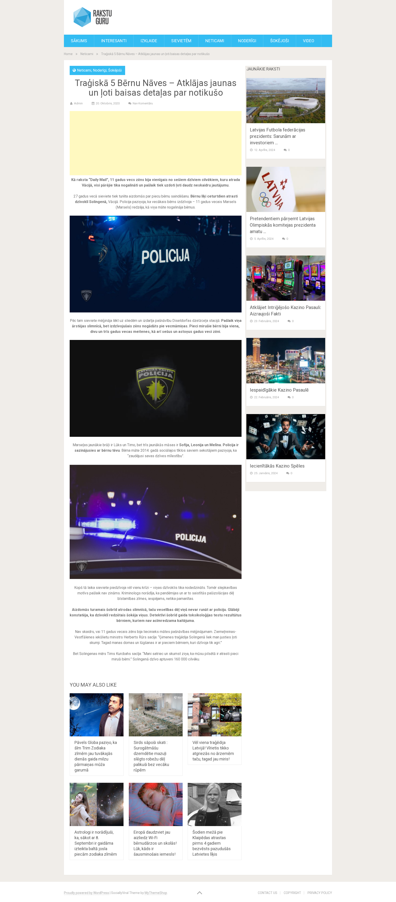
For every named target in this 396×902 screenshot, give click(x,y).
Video (308, 40)
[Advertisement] (156, 143)
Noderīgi (247, 40)
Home (68, 54)
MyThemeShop (156, 893)
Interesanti (113, 40)
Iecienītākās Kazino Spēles (277, 466)
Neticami (214, 40)
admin (78, 103)
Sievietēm (181, 40)
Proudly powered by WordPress (86, 893)
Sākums (79, 40)
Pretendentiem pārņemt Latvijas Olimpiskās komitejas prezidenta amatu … (283, 225)
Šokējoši (279, 40)
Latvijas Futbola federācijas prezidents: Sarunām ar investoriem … (277, 136)
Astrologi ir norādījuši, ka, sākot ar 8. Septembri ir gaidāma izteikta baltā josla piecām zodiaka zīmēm (95, 843)
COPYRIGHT (292, 893)
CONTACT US (267, 893)
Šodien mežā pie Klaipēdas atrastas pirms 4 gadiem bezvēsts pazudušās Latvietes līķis (211, 843)
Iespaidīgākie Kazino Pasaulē (279, 390)
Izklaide (148, 40)
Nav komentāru (143, 103)
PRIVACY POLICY (320, 893)
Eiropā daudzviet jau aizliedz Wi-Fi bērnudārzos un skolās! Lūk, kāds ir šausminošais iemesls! (155, 843)
